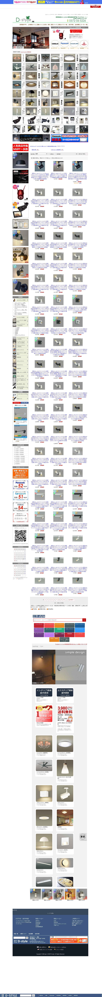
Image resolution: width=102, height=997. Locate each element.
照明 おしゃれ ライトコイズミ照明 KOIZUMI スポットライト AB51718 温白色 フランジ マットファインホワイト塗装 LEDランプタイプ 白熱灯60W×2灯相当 (40, 417)
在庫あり (52, 154)
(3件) (80, 183)
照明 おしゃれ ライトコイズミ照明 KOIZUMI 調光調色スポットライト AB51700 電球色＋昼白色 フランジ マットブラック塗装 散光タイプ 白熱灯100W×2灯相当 (40, 374)
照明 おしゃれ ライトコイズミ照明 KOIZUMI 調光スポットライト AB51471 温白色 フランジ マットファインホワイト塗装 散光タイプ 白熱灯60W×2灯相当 (58, 224)
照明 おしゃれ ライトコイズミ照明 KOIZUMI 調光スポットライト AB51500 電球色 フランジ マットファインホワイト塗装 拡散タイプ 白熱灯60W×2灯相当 (58, 288)
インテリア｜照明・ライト (41, 146)
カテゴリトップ (33, 146)
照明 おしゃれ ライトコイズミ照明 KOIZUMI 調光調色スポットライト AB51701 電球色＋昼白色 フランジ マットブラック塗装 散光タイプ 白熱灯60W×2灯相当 (58, 374)
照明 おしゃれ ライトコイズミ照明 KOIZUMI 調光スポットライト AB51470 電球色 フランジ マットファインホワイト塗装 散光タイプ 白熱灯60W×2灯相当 (40, 224)
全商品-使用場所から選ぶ (51, 146)
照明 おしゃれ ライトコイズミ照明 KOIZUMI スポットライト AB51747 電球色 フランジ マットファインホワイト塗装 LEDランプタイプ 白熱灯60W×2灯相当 (40, 483)
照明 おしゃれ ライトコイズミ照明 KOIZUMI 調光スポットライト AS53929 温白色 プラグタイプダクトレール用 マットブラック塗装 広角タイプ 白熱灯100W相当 (40, 548)
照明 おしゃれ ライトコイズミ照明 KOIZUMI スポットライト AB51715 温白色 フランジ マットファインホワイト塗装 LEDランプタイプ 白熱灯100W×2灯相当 (40, 395)
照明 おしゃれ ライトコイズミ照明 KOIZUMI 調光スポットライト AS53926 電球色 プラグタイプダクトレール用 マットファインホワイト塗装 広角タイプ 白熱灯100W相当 (58, 505)
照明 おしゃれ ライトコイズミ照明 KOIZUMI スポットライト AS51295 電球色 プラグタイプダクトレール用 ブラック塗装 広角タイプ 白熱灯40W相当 (58, 590)
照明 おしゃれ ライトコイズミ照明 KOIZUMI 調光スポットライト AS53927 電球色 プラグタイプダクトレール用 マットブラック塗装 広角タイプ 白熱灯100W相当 (77, 505)
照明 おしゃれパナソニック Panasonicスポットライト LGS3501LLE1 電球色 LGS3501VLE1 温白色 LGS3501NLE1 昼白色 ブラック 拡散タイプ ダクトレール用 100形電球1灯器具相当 (40, 176)
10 (64, 599)
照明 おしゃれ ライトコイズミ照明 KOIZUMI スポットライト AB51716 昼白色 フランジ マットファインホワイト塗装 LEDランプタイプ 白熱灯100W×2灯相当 (58, 395)
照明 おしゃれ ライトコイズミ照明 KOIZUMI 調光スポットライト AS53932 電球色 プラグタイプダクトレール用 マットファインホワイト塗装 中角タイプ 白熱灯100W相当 (40, 505)
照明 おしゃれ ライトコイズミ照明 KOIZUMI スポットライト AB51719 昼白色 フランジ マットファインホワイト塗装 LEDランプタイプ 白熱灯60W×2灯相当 (58, 417)
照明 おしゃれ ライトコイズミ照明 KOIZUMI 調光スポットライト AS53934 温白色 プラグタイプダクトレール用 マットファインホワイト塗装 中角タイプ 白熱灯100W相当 (40, 526)
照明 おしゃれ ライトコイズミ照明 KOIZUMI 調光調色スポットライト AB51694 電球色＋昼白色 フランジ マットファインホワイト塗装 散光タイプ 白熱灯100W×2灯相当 (58, 352)
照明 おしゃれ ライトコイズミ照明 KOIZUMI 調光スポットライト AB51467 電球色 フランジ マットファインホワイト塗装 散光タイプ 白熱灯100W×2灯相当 (40, 202)
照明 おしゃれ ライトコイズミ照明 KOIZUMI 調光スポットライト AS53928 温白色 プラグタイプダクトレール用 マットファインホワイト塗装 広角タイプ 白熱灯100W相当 (58, 526)
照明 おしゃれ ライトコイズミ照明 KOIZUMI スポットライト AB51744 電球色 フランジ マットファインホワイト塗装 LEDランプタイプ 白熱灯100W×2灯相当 (40, 461)
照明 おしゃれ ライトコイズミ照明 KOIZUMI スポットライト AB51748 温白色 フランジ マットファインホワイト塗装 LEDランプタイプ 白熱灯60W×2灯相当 (58, 483)
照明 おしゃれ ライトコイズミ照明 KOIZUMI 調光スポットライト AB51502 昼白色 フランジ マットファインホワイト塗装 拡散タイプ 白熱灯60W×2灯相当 (40, 310)
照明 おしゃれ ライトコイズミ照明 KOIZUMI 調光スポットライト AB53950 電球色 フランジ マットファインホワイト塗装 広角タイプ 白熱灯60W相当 (58, 310)
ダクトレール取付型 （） (57, 149)
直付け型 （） (35, 149)
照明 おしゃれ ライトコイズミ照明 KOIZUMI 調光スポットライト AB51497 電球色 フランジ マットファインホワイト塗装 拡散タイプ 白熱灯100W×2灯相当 (58, 266)
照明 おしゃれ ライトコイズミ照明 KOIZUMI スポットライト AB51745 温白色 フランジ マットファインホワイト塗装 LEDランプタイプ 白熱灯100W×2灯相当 (58, 461)
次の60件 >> (71, 599)
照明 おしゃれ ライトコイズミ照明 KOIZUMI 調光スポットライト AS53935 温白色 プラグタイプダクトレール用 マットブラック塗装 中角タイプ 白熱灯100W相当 (77, 526)
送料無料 (59, 154)
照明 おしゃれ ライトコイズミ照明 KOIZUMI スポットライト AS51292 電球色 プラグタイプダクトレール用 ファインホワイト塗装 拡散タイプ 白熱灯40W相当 (40, 590)
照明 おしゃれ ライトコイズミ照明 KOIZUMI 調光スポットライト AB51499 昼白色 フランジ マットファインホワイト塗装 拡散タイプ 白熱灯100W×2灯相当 (40, 288)
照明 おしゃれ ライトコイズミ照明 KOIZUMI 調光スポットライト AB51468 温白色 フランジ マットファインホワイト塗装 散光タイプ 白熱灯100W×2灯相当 (58, 202)
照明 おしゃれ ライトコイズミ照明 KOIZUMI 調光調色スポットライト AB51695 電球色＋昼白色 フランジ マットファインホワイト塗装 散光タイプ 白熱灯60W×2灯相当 (77, 352)
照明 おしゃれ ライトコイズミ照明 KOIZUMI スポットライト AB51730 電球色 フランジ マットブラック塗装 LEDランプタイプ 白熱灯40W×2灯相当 (58, 439)
